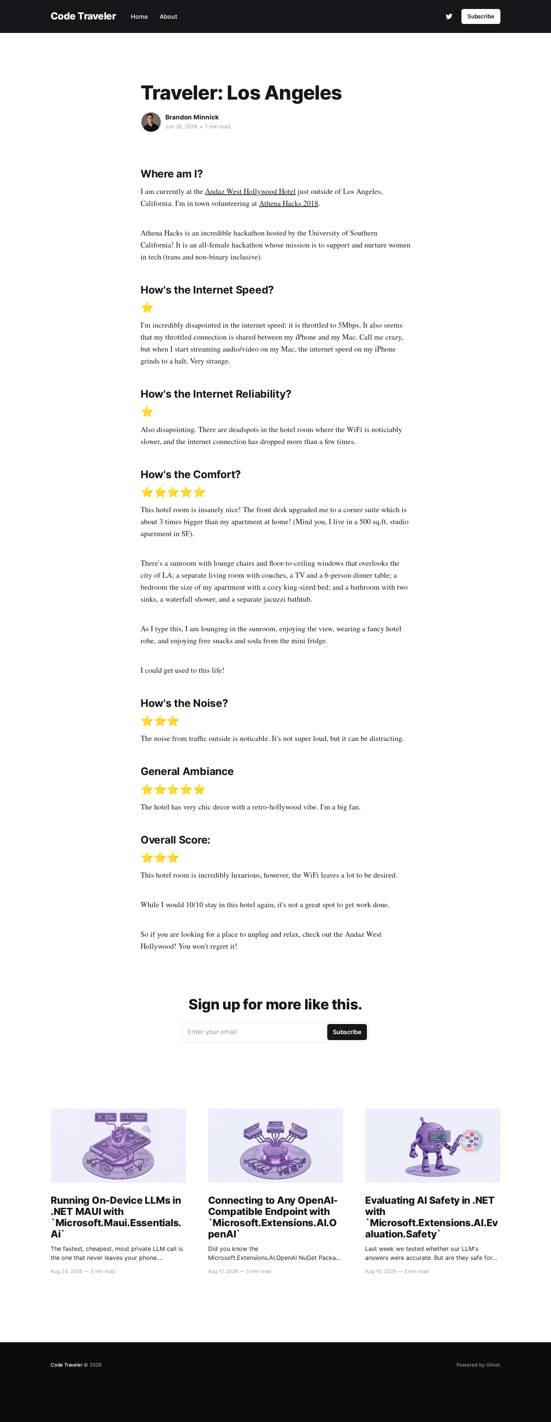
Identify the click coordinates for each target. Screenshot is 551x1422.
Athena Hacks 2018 (288, 203)
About (168, 16)
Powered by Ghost (478, 1365)
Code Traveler (83, 16)
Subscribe (480, 16)
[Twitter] (449, 16)
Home (139, 16)
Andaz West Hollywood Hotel (250, 191)
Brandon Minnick (192, 117)
